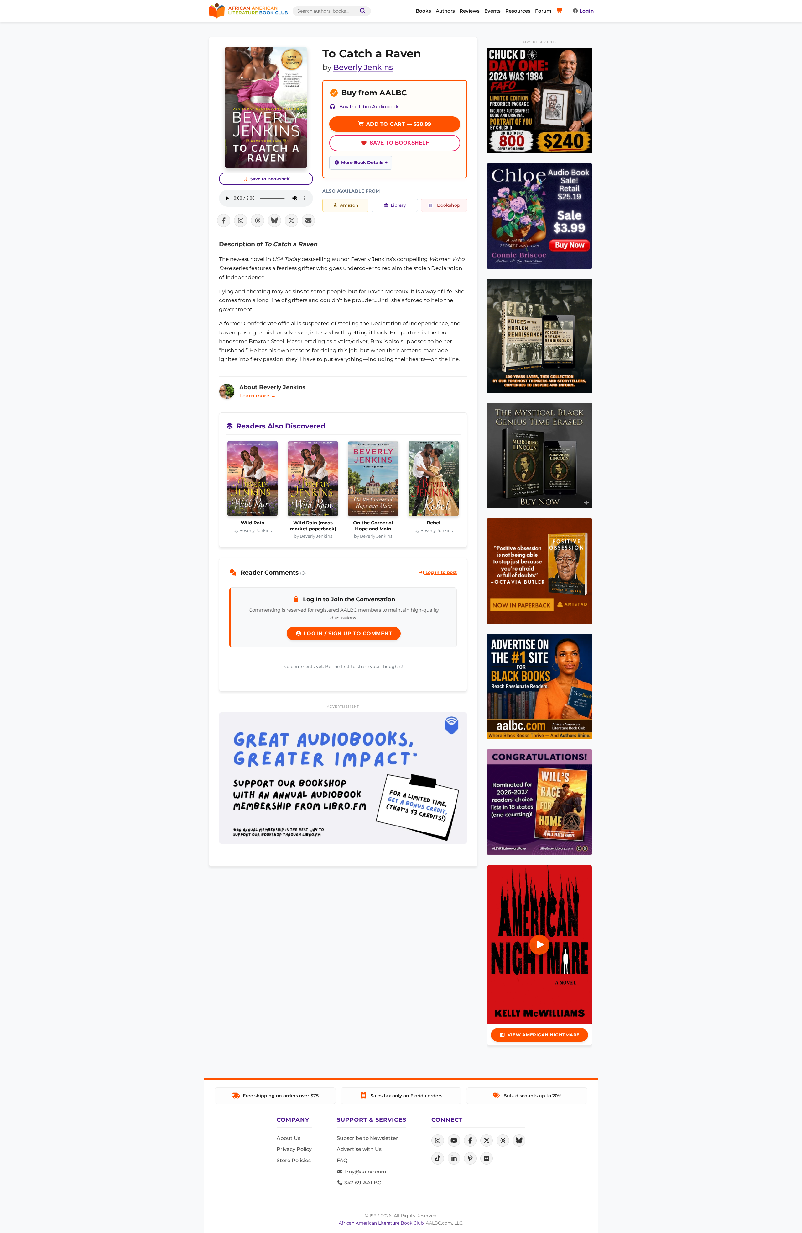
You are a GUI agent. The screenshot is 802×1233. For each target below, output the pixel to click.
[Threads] (503, 1140)
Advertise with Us (359, 1149)
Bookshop (448, 205)
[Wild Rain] (253, 480)
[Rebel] (434, 480)
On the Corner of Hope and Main (373, 525)
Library (398, 205)
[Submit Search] (361, 11)
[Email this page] (308, 220)
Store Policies (294, 1160)
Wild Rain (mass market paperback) (313, 525)
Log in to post (440, 572)
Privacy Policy (294, 1149)
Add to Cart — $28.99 (397, 124)
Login (587, 11)
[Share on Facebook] (223, 220)
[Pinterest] (470, 1158)
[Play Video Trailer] (539, 945)
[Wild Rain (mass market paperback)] (313, 480)
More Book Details (362, 162)
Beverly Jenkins (363, 67)
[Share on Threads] (257, 220)
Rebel (433, 523)
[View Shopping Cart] (560, 11)
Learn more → (257, 396)
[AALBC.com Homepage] (248, 11)
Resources (517, 11)
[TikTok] (437, 1158)
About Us (288, 1138)
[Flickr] (486, 1158)
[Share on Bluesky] (274, 220)
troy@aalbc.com (364, 1172)
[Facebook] (470, 1140)
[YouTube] (454, 1140)
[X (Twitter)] (486, 1140)
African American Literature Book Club (381, 1223)
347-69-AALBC (362, 1183)
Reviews (470, 11)
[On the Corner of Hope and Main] (373, 480)
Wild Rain (252, 523)
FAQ (342, 1160)
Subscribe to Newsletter (367, 1138)
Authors (445, 11)
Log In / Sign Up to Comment (347, 633)
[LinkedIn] (454, 1158)
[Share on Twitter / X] (291, 220)
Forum (543, 11)
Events (492, 11)
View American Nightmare (544, 1035)
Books (423, 11)
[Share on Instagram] (240, 220)
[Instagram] (437, 1140)
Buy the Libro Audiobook (368, 106)
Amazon (349, 205)
